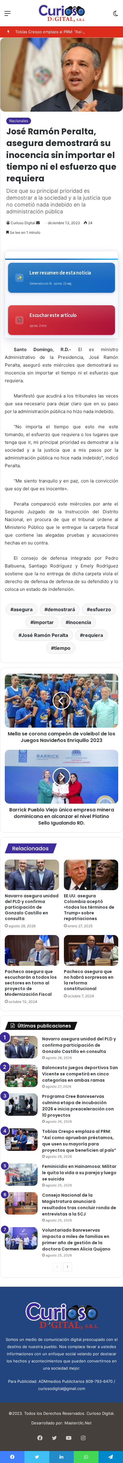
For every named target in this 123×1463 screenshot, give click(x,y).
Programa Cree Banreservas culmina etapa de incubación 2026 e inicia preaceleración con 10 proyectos (78, 1105)
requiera (93, 635)
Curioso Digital (23, 223)
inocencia (80, 622)
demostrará (61, 609)
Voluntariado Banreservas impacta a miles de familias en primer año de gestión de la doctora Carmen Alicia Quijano (76, 1239)
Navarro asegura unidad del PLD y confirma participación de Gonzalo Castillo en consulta (32, 907)
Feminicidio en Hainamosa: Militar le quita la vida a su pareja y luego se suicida (79, 1172)
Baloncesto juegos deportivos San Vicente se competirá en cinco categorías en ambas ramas (80, 1074)
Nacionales (18, 121)
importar (43, 622)
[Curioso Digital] (61, 13)
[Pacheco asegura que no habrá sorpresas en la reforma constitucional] (91, 950)
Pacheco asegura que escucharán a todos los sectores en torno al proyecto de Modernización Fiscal (31, 983)
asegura (23, 609)
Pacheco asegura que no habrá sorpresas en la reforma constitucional (88, 980)
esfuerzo (100, 609)
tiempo (62, 648)
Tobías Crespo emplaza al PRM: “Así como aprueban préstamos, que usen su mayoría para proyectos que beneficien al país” (79, 1140)
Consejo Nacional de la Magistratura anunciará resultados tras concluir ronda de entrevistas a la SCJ (79, 1204)
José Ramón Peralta (44, 635)
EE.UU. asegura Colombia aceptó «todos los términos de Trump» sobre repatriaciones (89, 907)
